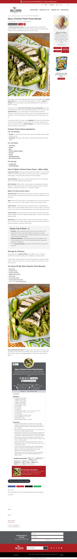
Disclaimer (53, 554)
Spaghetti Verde (13, 270)
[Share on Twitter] (23, 378)
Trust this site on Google (29, 380)
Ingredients (42, 554)
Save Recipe (34, 378)
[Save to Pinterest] (20, 486)
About (30, 554)
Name (10, 509)
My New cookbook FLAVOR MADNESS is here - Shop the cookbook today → (40, 1)
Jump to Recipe (13, 24)
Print (16, 364)
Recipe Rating (11, 520)
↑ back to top (16, 554)
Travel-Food (37, 554)
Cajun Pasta (12, 276)
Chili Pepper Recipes (15, 15)
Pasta (22, 15)
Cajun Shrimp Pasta (14, 277)
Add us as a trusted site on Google (20, 481)
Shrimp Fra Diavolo (14, 272)
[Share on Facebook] (20, 378)
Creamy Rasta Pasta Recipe (16, 279)
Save (21, 24)
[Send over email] (37, 486)
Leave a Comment (27, 21)
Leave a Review (16, 393)
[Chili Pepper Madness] (16, 12)
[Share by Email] (28, 378)
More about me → (61, 44)
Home (9, 15)
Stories (46, 554)
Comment (11, 494)
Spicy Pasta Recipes (21, 281)
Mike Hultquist (36, 388)
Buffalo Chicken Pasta (14, 274)
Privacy (49, 554)
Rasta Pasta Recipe (20, 243)
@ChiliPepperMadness (26, 474)
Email (9, 515)
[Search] (45, 548)
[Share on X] (29, 486)
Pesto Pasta (12, 269)
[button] (24, 24)
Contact (33, 554)
